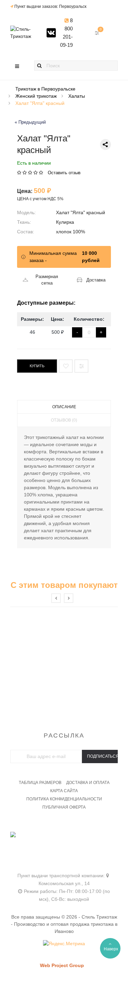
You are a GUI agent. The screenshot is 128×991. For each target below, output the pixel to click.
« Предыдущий (30, 122)
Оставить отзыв (64, 172)
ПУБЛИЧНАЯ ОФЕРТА (64, 807)
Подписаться (102, 756)
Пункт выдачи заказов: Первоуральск (50, 6)
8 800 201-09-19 (66, 32)
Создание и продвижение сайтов (74, 972)
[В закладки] (66, 366)
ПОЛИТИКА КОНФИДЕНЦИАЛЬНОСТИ (64, 799)
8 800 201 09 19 (64, 844)
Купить (37, 366)
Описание (64, 406)
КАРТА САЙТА (64, 790)
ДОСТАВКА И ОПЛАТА (88, 782)
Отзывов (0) (64, 420)
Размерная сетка (46, 280)
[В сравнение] (81, 366)
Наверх (111, 949)
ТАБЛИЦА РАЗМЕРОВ (40, 782)
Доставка (95, 280)
